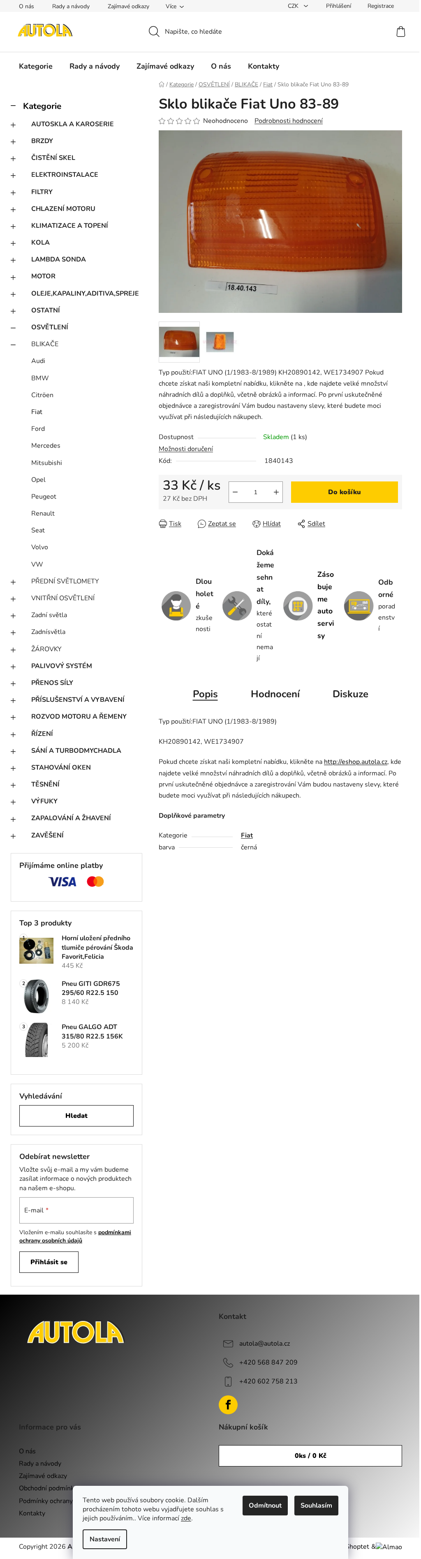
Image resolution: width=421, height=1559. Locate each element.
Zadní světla (49, 615)
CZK (294, 6)
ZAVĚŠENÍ (47, 835)
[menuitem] (36, 66)
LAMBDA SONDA (58, 259)
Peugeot (43, 496)
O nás (26, 6)
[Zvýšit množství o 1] (276, 492)
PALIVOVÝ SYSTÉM (61, 666)
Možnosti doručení (186, 448)
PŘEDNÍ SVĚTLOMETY (65, 581)
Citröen (42, 395)
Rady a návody (71, 6)
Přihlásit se (48, 1262)
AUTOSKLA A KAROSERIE (72, 124)
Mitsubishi (46, 462)
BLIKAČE (44, 344)
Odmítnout (265, 1505)
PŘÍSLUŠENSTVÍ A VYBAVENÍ (78, 699)
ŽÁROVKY (46, 649)
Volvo (39, 547)
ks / (310, 1455)
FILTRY (42, 192)
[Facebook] (228, 1404)
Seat (38, 530)
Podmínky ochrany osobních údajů (68, 1501)
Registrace (381, 6)
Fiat (36, 411)
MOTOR (43, 276)
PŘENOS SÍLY (52, 682)
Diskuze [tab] (350, 694)
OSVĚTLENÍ (49, 327)
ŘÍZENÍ (42, 733)
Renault (43, 513)
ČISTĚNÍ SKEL (53, 157)
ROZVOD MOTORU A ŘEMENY (79, 716)
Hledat (76, 1115)
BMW (40, 378)
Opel (38, 479)
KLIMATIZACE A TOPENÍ (69, 225)
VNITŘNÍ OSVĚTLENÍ (63, 598)
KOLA (40, 242)
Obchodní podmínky (48, 1488)
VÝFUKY (44, 801)
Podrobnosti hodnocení (288, 120)
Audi (38, 360)
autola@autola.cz (264, 1343)
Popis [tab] (205, 694)
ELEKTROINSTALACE (64, 174)
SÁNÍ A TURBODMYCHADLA (76, 750)
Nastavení (105, 1539)
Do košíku (344, 492)
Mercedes (45, 445)
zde (186, 1518)
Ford (38, 428)
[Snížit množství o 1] (235, 492)
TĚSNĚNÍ (45, 784)
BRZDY (42, 141)
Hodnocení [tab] (275, 694)
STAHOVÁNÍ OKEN (61, 767)
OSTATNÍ (45, 310)
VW (37, 564)
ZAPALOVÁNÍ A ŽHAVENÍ (71, 818)
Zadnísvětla (48, 631)
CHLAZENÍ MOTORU (63, 208)
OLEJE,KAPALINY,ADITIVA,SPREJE (85, 293)
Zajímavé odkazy (128, 6)
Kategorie (42, 106)
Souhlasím (316, 1505)
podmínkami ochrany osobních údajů (75, 1236)
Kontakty (32, 1513)
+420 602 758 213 (268, 1381)
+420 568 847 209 (268, 1362)
